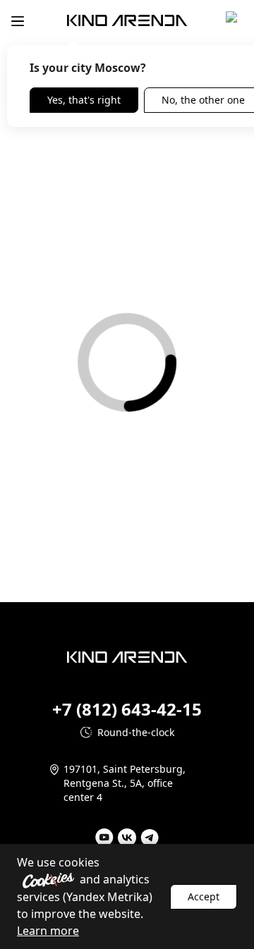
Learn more (48, 930)
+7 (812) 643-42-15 (127, 709)
